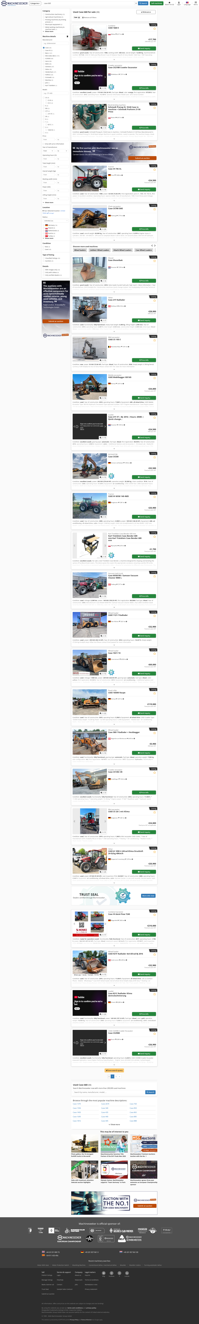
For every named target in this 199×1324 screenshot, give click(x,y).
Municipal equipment (53, 24)
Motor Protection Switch (60, 1265)
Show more (115, 1124)
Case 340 (104, 1108)
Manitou (49, 80)
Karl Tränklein (51, 85)
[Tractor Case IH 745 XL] (90, 178)
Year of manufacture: (50, 147)
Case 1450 (77, 1112)
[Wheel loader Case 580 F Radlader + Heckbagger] (90, 742)
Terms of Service (86, 1320)
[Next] (105, 37)
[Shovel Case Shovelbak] (90, 270)
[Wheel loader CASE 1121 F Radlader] (90, 625)
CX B (50, 100)
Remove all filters (90, 17)
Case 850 (133, 1108)
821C (50, 125)
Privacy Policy (74, 1320)
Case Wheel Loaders (144, 250)
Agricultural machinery (54, 17)
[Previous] (74, 37)
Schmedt (49, 77)
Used (48, 249)
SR (47, 116)
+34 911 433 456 (52, 1255)
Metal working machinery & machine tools (54, 28)
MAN (48, 64)
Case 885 (133, 1116)
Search (144, 3)
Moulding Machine (78, 1265)
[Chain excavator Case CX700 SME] (90, 218)
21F (47, 111)
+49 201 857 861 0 (91, 1252)
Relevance (146, 12)
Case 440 (104, 1116)
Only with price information (54, 144)
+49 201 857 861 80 (130, 1252)
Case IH (48, 50)
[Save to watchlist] (154, 28)
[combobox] (56, 220)
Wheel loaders (80, 250)
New (47, 247)
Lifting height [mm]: (49, 195)
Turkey (51, 236)
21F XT (51, 114)
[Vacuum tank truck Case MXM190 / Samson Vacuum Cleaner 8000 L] (90, 585)
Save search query (115, 1070)
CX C (50, 103)
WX (47, 108)
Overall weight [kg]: (49, 171)
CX (47, 98)
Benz (48, 53)
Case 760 (133, 1104)
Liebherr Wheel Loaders (99, 250)
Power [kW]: (47, 187)
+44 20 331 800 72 (53, 1252)
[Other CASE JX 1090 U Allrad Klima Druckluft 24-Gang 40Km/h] (90, 861)
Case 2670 (105, 1104)
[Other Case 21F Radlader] (90, 309)
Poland (51, 228)
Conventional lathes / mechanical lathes (103, 1265)
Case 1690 (77, 1116)
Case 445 (104, 1121)
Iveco (48, 61)
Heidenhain (50, 72)
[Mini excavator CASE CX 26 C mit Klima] (90, 821)
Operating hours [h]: (50, 155)
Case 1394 (77, 1108)
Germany (52, 225)
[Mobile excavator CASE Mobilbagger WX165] (90, 387)
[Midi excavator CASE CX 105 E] (90, 349)
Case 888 (133, 1121)
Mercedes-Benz (52, 56)
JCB (47, 83)
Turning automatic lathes (153, 1265)
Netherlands (53, 231)
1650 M (51, 130)
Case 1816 (77, 1121)
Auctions (49, 261)
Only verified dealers (53, 275)
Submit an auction (142, 158)
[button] (196, 3)
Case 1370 (77, 1104)
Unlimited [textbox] (48, 221)
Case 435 (104, 1112)
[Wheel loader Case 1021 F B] (90, 662)
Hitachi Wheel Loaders (122, 250)
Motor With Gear (43, 1265)
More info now (148, 896)
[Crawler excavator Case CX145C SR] (90, 781)
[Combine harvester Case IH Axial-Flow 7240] (90, 924)
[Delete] (136, 3)
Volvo (48, 69)
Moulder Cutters (135, 1265)
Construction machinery (55, 14)
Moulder (123, 1265)
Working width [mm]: (50, 179)
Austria (51, 233)
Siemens (49, 67)
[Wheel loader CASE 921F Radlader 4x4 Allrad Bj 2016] (90, 963)
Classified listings (52, 258)
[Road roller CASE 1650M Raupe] (90, 702)
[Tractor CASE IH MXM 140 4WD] (90, 506)
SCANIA (49, 58)
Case (48, 48)
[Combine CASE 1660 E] (90, 37)
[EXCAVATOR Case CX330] (90, 466)
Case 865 (133, 1112)
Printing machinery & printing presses (55, 21)
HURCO (49, 75)
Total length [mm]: (49, 163)
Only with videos (52, 272)
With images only (52, 270)
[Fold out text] (114, 59)
